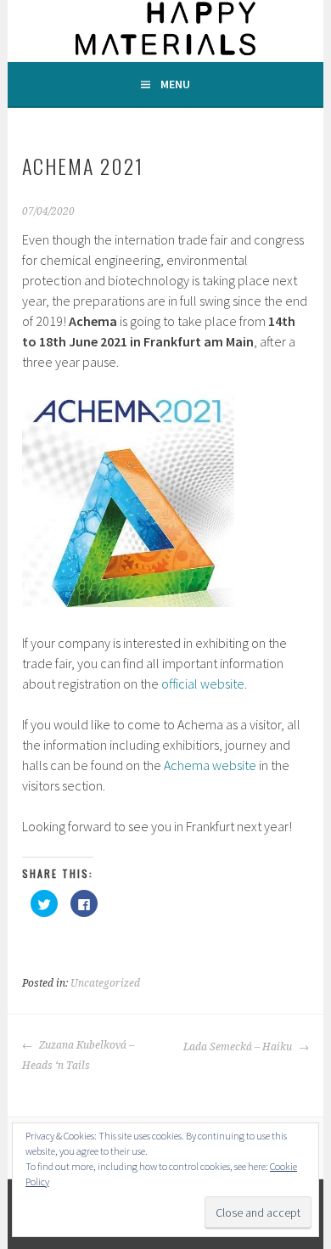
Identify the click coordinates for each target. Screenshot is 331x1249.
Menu (175, 84)
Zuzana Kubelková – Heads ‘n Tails (78, 1055)
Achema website (210, 765)
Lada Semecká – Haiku (239, 1047)
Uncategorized (105, 983)
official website (202, 683)
